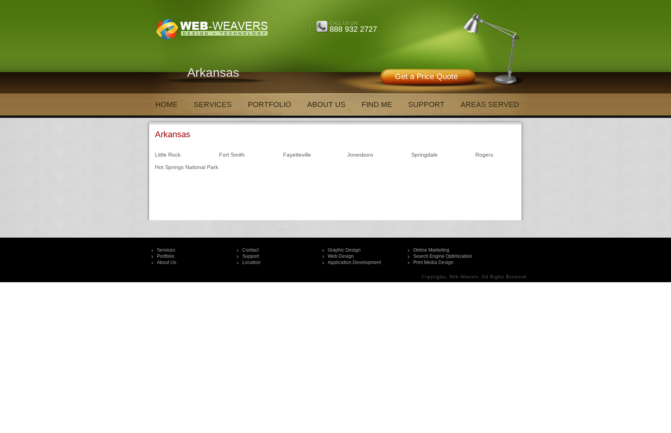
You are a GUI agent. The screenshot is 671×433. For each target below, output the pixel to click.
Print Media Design (433, 262)
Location (251, 262)
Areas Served (490, 104)
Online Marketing (431, 250)
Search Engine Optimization (442, 256)
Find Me (377, 104)
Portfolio (269, 104)
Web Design (341, 256)
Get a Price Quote (426, 76)
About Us (326, 104)
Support (426, 104)
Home (166, 104)
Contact (250, 250)
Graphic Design (344, 250)
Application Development (354, 262)
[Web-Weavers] (211, 42)
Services (213, 104)
